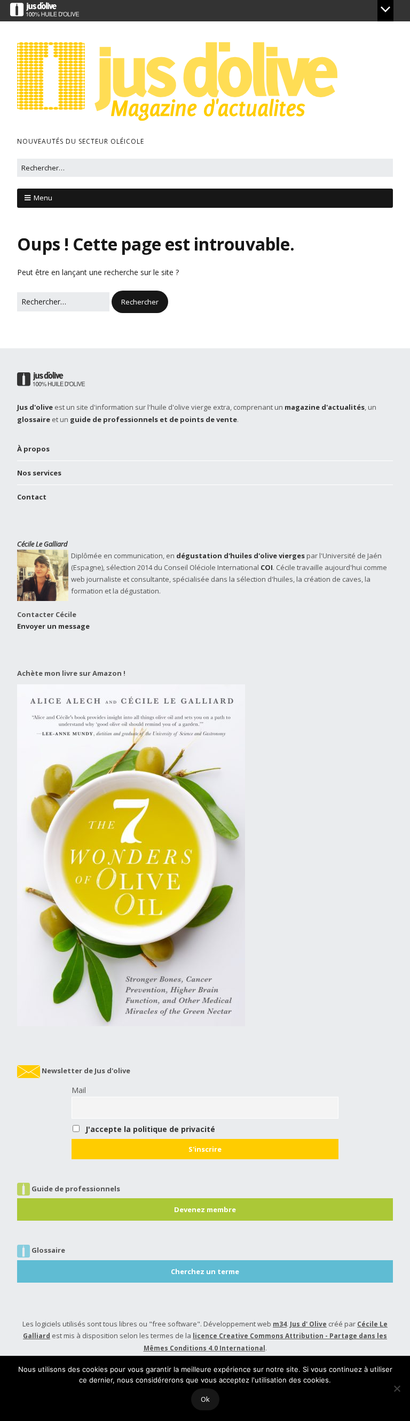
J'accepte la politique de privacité (150, 1129)
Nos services (39, 473)
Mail (79, 1090)
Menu (43, 197)
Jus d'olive (35, 407)
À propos (33, 449)
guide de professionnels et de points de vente (153, 419)
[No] (396, 1388)
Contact (31, 497)
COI (267, 567)
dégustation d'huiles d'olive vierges (240, 555)
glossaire (33, 419)
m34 (280, 1324)
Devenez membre (205, 1209)
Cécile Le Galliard (42, 544)
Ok (205, 1399)
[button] (140, 302)
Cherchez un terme (205, 1271)
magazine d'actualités (325, 407)
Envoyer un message (53, 626)
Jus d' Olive (308, 1324)
